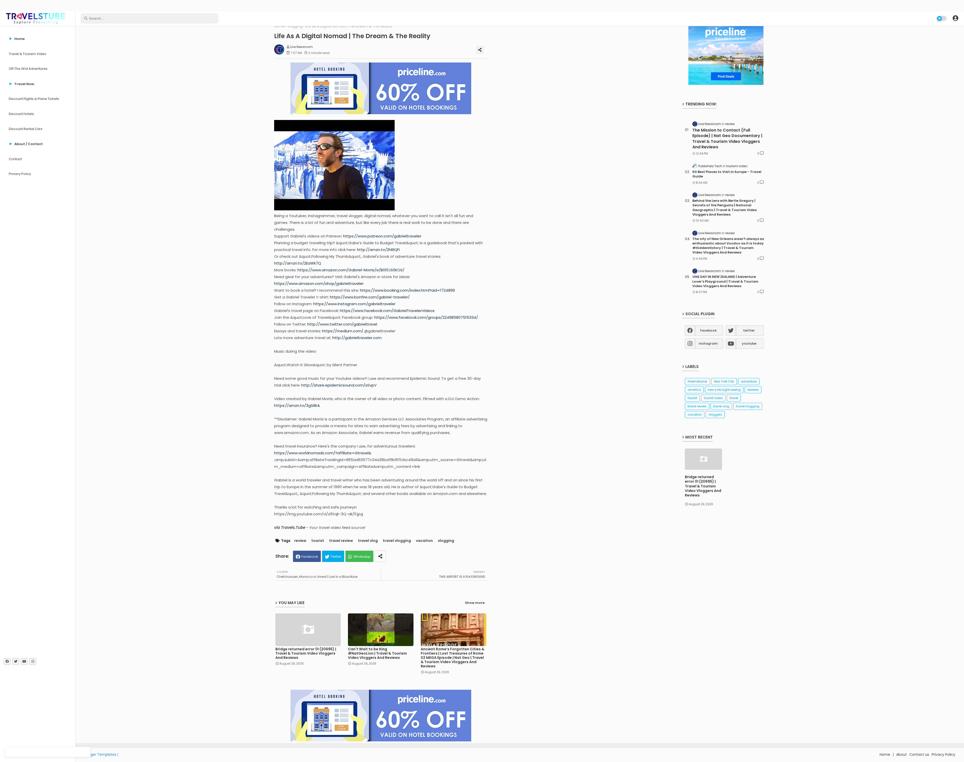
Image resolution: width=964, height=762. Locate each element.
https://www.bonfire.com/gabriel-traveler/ (370, 297)
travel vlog (368, 540)
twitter (749, 330)
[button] (955, 18)
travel (734, 398)
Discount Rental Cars (25, 128)
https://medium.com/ (342, 331)
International (697, 381)
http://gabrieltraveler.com (357, 337)
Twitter (336, 556)
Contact (15, 159)
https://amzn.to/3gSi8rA (297, 405)
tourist (317, 540)
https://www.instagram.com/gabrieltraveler (354, 303)
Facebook (310, 556)
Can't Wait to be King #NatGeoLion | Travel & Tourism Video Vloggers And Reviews (377, 653)
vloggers (715, 414)
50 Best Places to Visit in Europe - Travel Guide (726, 174)
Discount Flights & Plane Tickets (34, 98)
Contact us (919, 754)
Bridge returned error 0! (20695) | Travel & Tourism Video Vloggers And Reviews (305, 653)
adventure (749, 381)
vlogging (294, 26)
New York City (724, 381)
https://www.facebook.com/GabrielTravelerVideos (387, 310)
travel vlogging (397, 540)
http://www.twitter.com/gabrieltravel (342, 324)
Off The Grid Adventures (28, 68)
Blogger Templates (99, 754)
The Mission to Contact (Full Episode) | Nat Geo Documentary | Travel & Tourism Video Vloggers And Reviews (727, 139)
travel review (341, 540)
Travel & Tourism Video (27, 53)
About (901, 754)
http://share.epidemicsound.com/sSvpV (339, 385)
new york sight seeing (724, 390)
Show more (475, 602)
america (694, 390)
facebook (708, 330)
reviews (753, 390)
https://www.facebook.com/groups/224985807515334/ (426, 317)
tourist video (713, 398)
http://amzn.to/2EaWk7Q (297, 263)
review (300, 540)
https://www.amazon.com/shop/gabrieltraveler (319, 283)
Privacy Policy (20, 173)
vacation (424, 540)
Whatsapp (362, 556)
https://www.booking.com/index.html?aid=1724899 (407, 290)
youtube (749, 343)
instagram (708, 343)
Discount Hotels (21, 113)
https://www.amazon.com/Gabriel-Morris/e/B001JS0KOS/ (350, 270)
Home (279, 26)
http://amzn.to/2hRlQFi (378, 249)
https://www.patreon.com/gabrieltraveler (382, 236)
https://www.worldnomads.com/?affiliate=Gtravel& (322, 453)
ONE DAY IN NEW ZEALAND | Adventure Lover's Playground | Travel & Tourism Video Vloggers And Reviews (725, 281)
